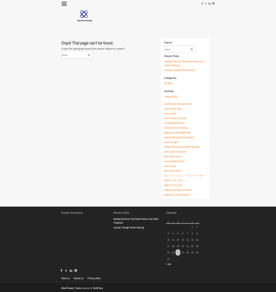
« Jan (168, 264)
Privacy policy (94, 278)
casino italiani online (174, 161)
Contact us (78, 278)
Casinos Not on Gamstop (176, 127)
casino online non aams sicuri (178, 104)
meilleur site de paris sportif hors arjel (181, 147)
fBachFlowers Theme (71, 288)
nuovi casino (170, 113)
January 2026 (171, 96)
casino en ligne (171, 142)
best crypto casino (172, 156)
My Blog (168, 83)
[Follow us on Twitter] (205, 2)
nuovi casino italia (172, 108)
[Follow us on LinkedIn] (210, 2)
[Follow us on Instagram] (213, 2)
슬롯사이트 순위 (173, 180)
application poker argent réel (177, 132)
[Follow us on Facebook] (202, 2)
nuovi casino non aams (175, 151)
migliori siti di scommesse (176, 194)
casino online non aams (175, 118)
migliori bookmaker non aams (178, 190)
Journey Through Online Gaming (180, 70)
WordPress (98, 288)
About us (65, 278)
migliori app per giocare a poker (179, 137)
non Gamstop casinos (174, 123)
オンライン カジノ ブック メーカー (184, 175)
